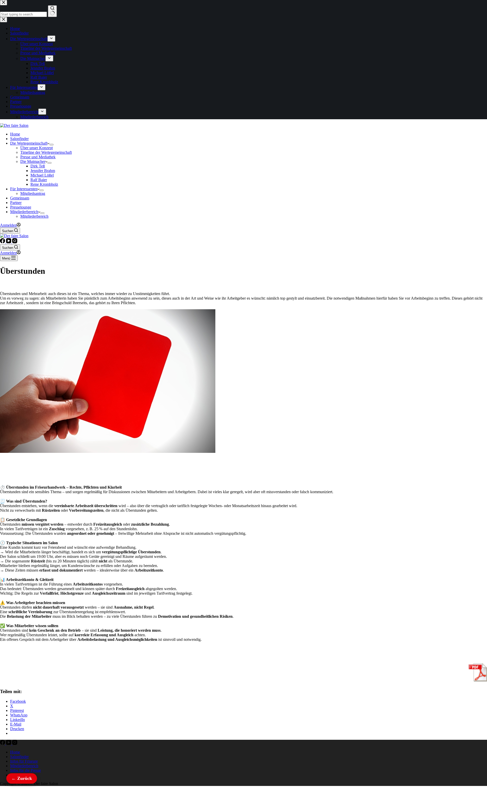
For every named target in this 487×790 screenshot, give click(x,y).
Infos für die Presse (25, 770)
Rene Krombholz (44, 184)
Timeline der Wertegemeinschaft (46, 152)
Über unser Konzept (36, 148)
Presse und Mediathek (38, 157)
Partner (16, 202)
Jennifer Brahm (42, 170)
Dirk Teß (37, 166)
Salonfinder (19, 138)
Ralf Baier (38, 180)
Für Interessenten (24, 189)
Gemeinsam (19, 198)
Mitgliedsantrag (32, 193)
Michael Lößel (42, 175)
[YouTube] (9, 242)
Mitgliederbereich (24, 212)
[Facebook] (3, 242)
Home (15, 134)
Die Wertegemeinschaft (28, 143)
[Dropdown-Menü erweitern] (51, 144)
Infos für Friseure (24, 761)
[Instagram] (14, 242)
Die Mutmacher (32, 161)
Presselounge (20, 207)
